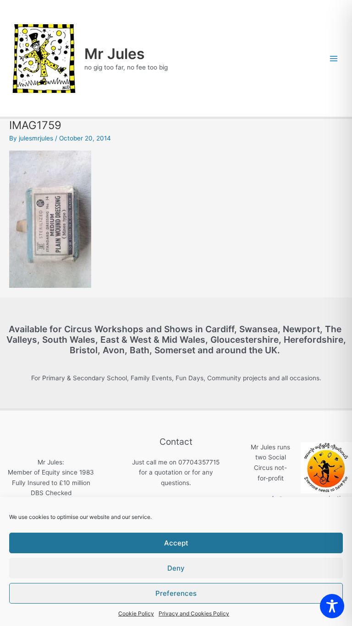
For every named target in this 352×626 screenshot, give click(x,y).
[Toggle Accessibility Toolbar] (332, 606)
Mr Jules (114, 54)
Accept (176, 543)
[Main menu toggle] (333, 58)
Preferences (176, 593)
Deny (176, 568)
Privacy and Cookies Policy (194, 613)
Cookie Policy (136, 613)
